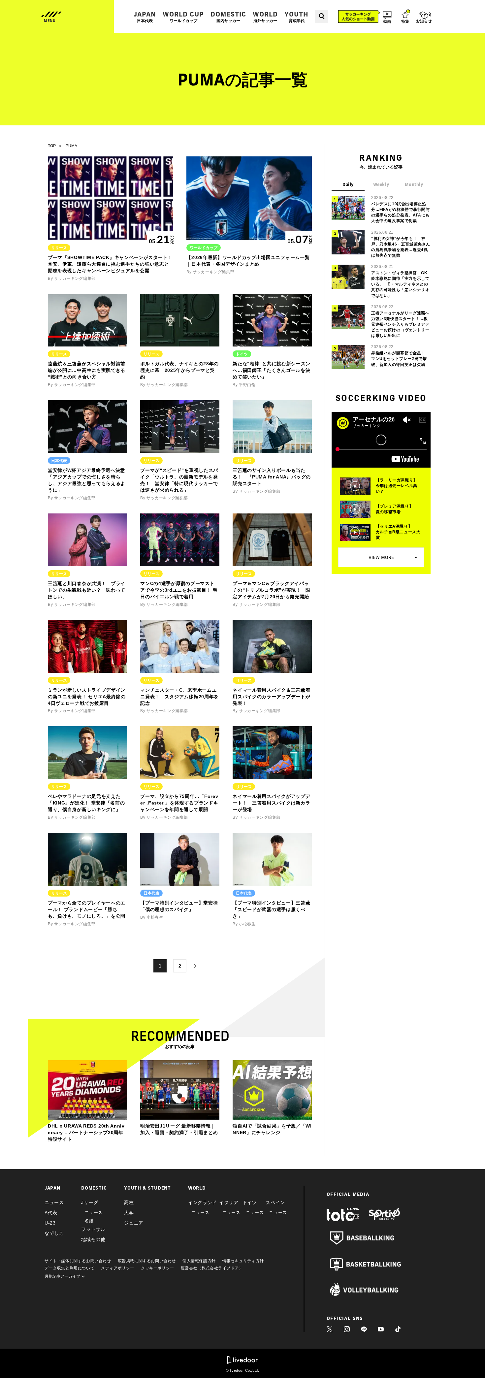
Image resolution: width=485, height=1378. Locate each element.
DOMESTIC (228, 17)
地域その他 (93, 1239)
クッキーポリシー (157, 1268)
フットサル (93, 1229)
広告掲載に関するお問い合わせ (147, 1261)
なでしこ (54, 1233)
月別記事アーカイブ (63, 1276)
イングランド (202, 1202)
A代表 (51, 1212)
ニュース (54, 1202)
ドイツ (249, 1202)
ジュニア (134, 1223)
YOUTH (296, 17)
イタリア (229, 1202)
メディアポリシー (117, 1268)
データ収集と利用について (69, 1268)
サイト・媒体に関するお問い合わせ (78, 1261)
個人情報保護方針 (199, 1261)
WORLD (265, 17)
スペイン (275, 1202)
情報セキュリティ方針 (243, 1261)
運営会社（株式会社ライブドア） (212, 1268)
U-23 (50, 1223)
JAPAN (145, 17)
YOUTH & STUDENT (147, 1188)
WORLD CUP (183, 17)
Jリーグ (89, 1202)
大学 (129, 1212)
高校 (129, 1202)
